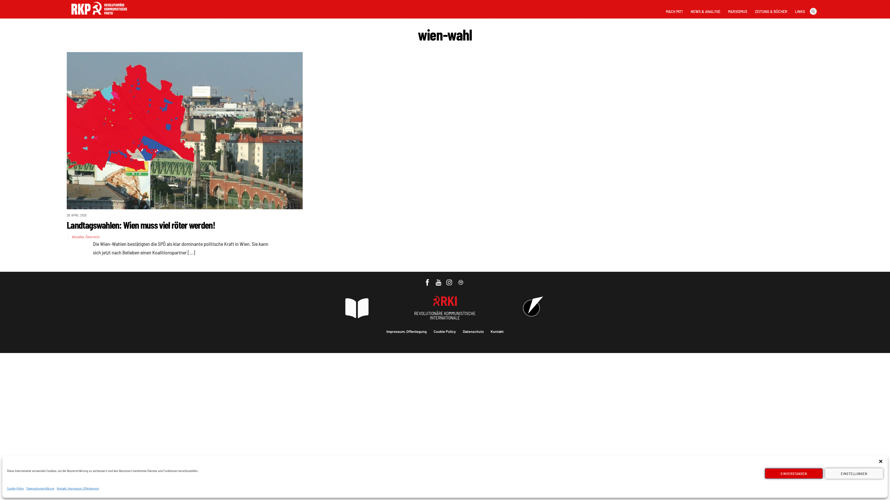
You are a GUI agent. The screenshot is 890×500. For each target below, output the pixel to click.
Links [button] (800, 11)
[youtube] (439, 280)
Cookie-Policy (15, 488)
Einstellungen (854, 474)
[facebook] (428, 280)
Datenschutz (473, 331)
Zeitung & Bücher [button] (771, 11)
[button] (880, 461)
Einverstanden (794, 474)
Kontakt (497, 331)
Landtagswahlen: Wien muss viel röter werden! (141, 225)
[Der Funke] (99, 16)
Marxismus (737, 11)
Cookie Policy (445, 331)
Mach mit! (674, 11)
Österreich (93, 237)
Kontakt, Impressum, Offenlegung (78, 488)
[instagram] (450, 280)
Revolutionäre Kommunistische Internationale (445, 315)
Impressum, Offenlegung (406, 331)
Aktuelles (78, 237)
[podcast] (461, 280)
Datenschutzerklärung (40, 488)
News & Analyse (705, 11)
